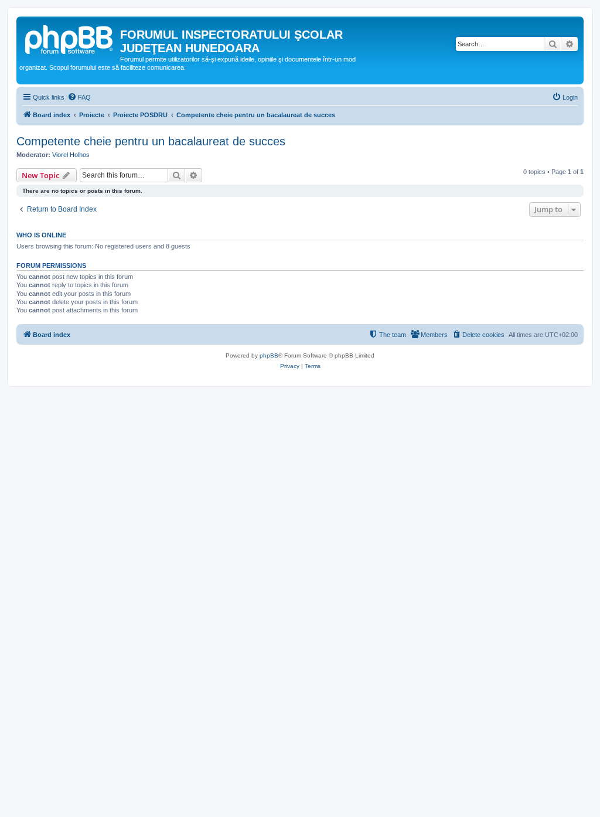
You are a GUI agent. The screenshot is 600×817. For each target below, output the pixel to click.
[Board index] (69, 38)
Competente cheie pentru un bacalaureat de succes (150, 141)
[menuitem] (79, 97)
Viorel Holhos (71, 154)
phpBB (269, 355)
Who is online (41, 235)
